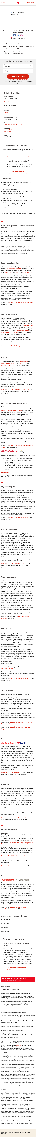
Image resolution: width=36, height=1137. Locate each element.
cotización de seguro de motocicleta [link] (20, 346)
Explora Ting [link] (5, 472)
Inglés (6, 112)
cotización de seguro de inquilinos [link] (19, 517)
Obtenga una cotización (18, 76)
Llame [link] (3, 389)
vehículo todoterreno (7, 365)
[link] (29, 44)
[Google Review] (18, 35)
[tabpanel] (18, 114)
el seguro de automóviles (14, 268)
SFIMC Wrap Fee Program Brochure (19, 856)
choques (18, 272)
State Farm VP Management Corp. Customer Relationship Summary (17, 843)
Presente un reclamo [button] (18, 156)
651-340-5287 (8, 131)
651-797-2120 (8, 129)
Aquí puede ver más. (7, 668)
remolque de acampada (8, 363)
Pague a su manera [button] (18, 171)
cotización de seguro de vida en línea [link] (20, 678)
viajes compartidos (14, 274)
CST (16, 117)
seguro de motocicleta (22, 330)
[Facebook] (14, 35)
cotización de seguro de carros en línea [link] (21, 302)
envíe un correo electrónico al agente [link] (17, 563)
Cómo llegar (7, 102)
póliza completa (19, 1045)
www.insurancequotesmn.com (13, 124)
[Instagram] (21, 35)
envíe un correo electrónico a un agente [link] (18, 389)
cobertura (8, 272)
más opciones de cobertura (9, 332)
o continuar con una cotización (18, 79)
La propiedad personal (12, 417)
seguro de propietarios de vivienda (11, 410)
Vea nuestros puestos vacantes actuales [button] (16, 968)
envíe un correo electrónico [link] (14, 772)
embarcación (23, 363)
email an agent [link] (9, 865)
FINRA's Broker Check (16, 842)
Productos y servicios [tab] (8, 213)
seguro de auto (28, 325)
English (3, 2)
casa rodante (24, 361)
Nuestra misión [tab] (21, 213)
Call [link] (2, 865)
